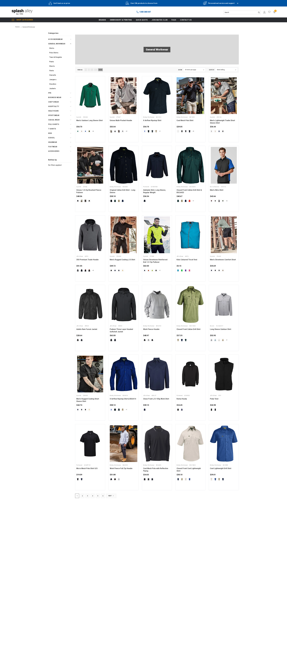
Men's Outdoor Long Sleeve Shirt (89, 120)
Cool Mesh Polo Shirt (185, 120)
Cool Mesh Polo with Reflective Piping (155, 469)
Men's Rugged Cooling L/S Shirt (122, 260)
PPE (49, 93)
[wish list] (269, 12)
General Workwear (56, 44)
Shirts (51, 48)
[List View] (85, 69)
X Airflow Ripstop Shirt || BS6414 (123, 399)
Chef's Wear (53, 102)
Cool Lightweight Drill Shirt (220, 468)
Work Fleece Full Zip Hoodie (121, 468)
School (51, 138)
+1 (160, 131)
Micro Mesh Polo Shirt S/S (87, 468)
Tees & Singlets (55, 57)
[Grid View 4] (96, 69)
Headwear (52, 142)
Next (110, 496)
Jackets (52, 88)
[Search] (259, 12)
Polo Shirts (53, 53)
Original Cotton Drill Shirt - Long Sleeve (122, 191)
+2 (126, 131)
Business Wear (54, 97)
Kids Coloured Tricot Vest (187, 260)
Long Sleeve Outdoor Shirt (220, 329)
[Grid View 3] (91, 69)
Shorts (52, 66)
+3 (93, 270)
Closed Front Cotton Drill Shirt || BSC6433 (189, 191)
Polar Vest (214, 399)
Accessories (53, 151)
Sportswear (53, 115)
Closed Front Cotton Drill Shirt (188, 329)
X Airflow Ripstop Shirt (152, 120)
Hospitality (53, 106)
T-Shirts (52, 129)
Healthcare (53, 111)
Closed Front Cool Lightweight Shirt (189, 469)
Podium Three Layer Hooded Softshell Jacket (121, 330)
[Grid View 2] (89, 69)
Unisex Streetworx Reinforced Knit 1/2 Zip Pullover (155, 261)
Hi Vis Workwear (55, 39)
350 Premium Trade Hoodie (87, 260)
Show (180, 70)
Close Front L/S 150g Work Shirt (156, 399)
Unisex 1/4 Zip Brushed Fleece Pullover (88, 191)
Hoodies (52, 84)
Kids (50, 133)
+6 (93, 131)
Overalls (52, 75)
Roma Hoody (182, 399)
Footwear (52, 147)
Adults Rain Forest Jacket (86, 329)
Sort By (211, 70)
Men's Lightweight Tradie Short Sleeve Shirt (222, 121)
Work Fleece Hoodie (151, 329)
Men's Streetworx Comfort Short (223, 260)
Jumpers (52, 79)
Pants (51, 62)
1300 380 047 (145, 12)
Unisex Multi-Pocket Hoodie (121, 120)
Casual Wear (54, 120)
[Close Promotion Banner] (237, 4)
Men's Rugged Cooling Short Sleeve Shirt (87, 400)
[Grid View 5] (100, 69)
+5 (193, 131)
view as (80, 70)
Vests (51, 70)
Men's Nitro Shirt (216, 190)
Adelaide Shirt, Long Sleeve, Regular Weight (154, 191)
